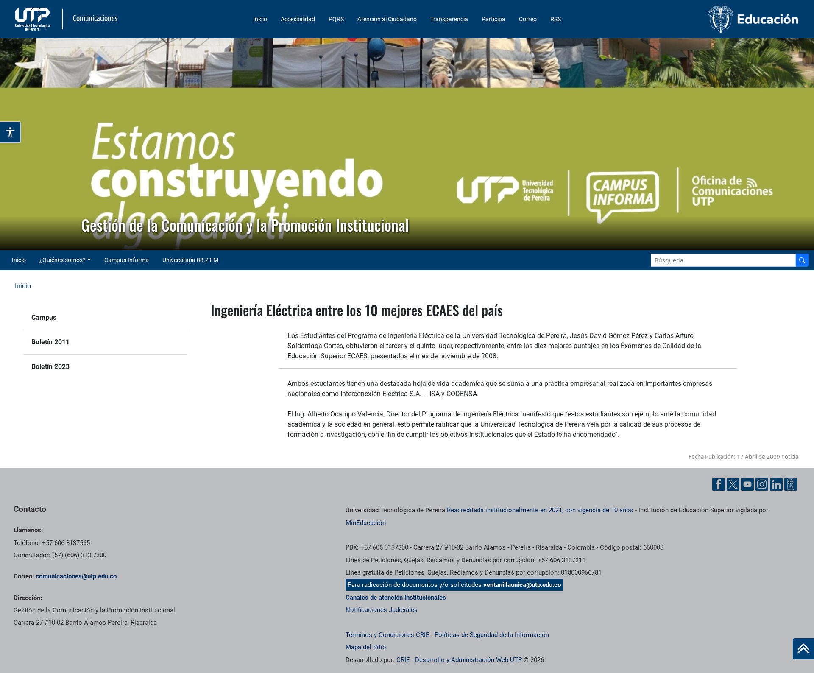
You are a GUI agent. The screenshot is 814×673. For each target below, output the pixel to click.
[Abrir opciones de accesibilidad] (10, 132)
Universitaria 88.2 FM (190, 260)
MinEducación (366, 523)
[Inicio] (803, 648)
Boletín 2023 (50, 367)
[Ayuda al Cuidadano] (790, 484)
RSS (555, 19)
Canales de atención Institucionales (396, 597)
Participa (493, 19)
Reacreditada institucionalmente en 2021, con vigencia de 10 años (540, 510)
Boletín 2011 (50, 342)
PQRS (336, 19)
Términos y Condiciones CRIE (387, 635)
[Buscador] (802, 260)
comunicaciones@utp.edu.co (76, 576)
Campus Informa (126, 260)
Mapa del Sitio (366, 647)
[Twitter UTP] (733, 484)
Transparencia (449, 19)
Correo (528, 19)
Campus (43, 317)
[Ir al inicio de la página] (803, 649)
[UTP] (33, 19)
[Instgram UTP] (761, 484)
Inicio (260, 19)
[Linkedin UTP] (776, 484)
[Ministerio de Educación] (708, 19)
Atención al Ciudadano (387, 19)
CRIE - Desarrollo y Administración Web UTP (459, 660)
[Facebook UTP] (718, 484)
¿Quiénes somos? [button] (62, 260)
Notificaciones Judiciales (382, 610)
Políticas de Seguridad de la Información (492, 635)
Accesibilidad (298, 19)
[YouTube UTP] (747, 484)
